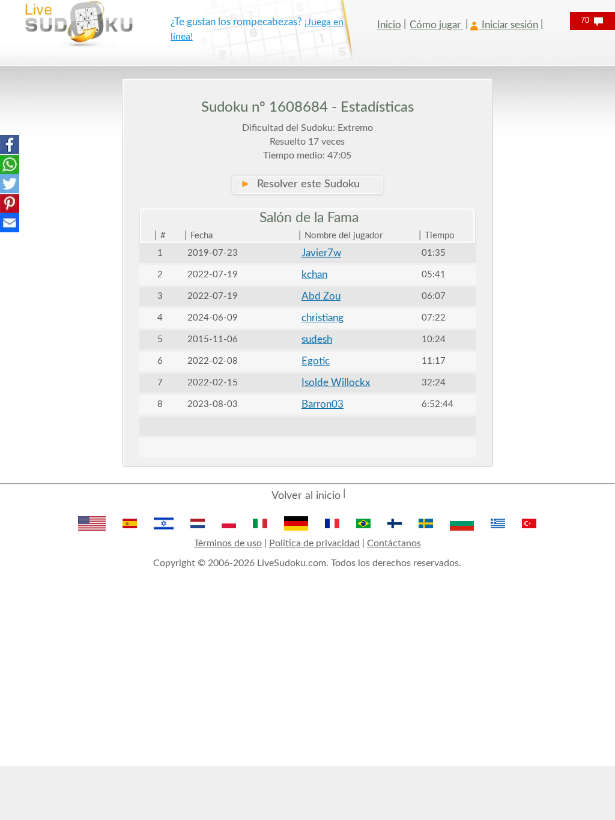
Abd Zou (321, 296)
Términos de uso (228, 543)
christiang (322, 318)
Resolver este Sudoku (300, 184)
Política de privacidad (314, 543)
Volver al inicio (306, 495)
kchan (314, 275)
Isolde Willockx (335, 383)
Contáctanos (394, 543)
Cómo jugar (436, 25)
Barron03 (322, 404)
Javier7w (321, 253)
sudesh (316, 339)
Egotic (315, 361)
